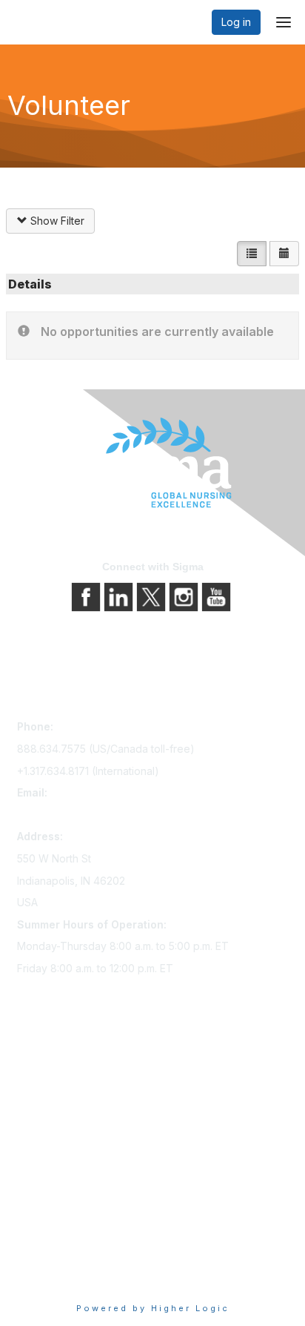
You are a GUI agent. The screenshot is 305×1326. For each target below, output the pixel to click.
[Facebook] (87, 596)
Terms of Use (50, 1255)
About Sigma (47, 1213)
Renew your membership (78, 1110)
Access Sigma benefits (72, 1089)
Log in (236, 22)
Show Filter (55, 220)
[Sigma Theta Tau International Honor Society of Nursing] (152, 463)
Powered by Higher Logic (152, 1308)
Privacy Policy (51, 1234)
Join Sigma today (59, 1068)
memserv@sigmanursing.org (86, 814)
